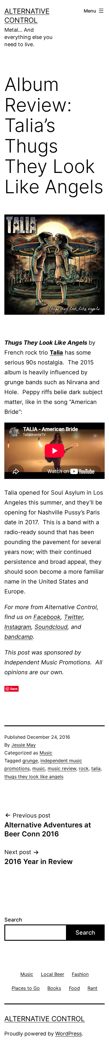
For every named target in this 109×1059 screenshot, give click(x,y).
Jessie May (23, 745)
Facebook (46, 616)
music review (62, 768)
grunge (30, 760)
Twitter (73, 616)
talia (96, 768)
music (38, 768)
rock (84, 768)
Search (13, 920)
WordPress (68, 1034)
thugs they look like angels (33, 776)
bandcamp (18, 636)
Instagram (17, 626)
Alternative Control (44, 1019)
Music (46, 753)
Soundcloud (51, 626)
